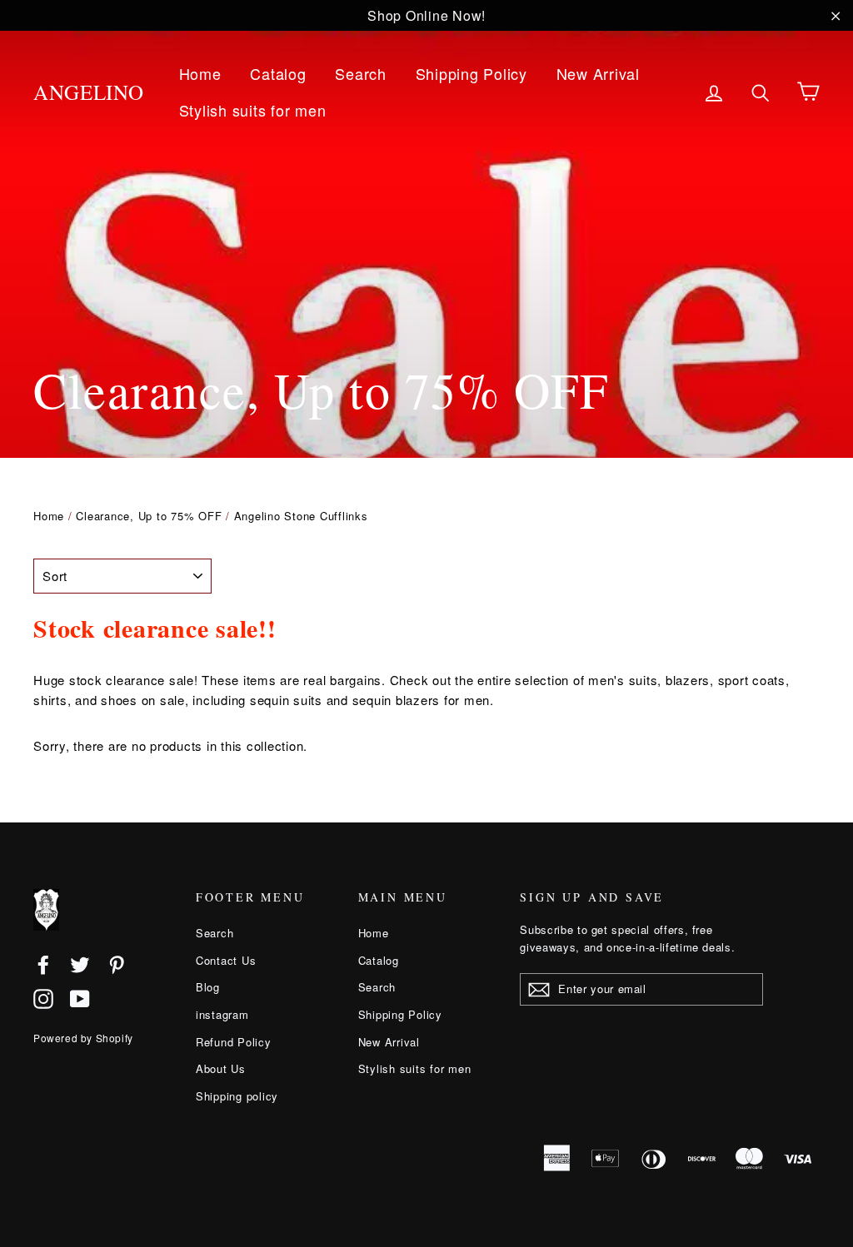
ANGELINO (88, 92)
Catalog (278, 73)
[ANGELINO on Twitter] (80, 963)
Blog (208, 987)
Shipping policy (237, 1096)
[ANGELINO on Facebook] (43, 963)
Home (200, 73)
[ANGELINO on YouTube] (80, 998)
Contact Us (226, 960)
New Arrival (598, 73)
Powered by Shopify (83, 1038)
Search (361, 73)
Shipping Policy (471, 73)
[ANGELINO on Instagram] (43, 998)
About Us (221, 1068)
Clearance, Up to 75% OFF (149, 516)
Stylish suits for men (253, 110)
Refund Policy (234, 1042)
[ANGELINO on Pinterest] (117, 963)
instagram (222, 1014)
